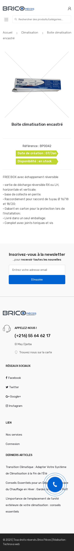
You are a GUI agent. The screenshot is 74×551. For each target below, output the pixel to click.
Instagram (15, 406)
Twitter (13, 387)
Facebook (14, 378)
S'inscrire (37, 279)
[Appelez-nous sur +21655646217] (55, 484)
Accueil (7, 32)
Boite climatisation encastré (37, 124)
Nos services (14, 434)
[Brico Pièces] (18, 8)
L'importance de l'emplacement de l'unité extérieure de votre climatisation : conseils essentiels (33, 505)
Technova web (11, 544)
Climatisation (29, 32)
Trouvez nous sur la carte (35, 352)
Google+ (15, 396)
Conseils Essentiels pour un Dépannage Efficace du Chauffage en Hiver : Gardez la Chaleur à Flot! (37, 486)
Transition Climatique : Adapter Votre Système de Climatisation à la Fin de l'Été (36, 470)
